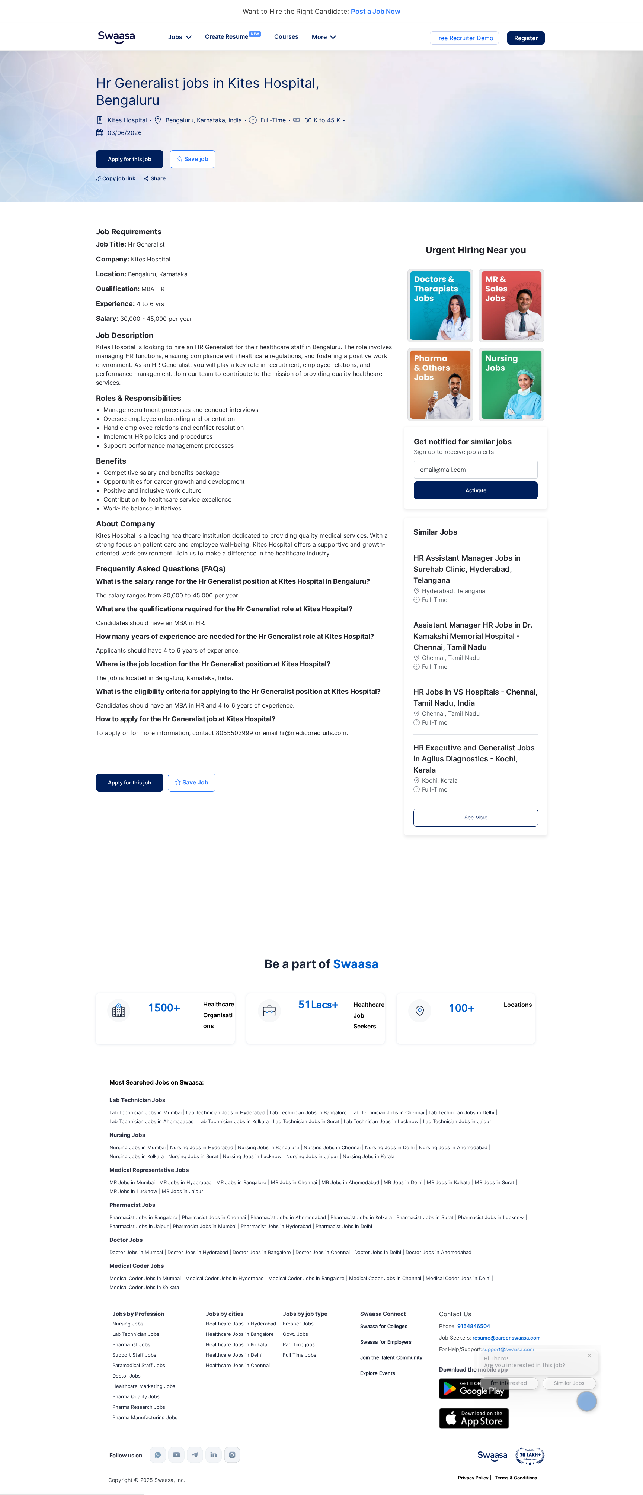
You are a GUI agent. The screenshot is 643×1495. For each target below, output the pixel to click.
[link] (116, 37)
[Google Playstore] (474, 1388)
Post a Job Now (375, 11)
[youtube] (176, 1455)
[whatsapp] (158, 1455)
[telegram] (195, 1455)
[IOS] (474, 1418)
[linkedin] (213, 1455)
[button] (526, 38)
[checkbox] (192, 159)
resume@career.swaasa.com (507, 1338)
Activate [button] (476, 490)
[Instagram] (232, 1455)
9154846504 (473, 1326)
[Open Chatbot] (587, 1401)
